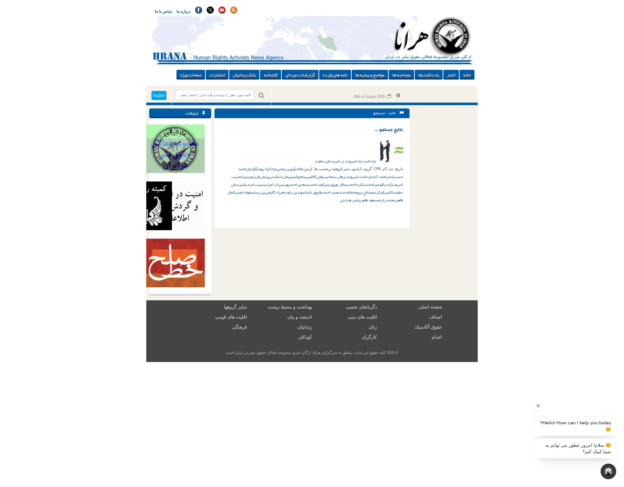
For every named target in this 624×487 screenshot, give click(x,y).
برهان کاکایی (317, 177)
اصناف (435, 317)
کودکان (305, 337)
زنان (373, 327)
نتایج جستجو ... (388, 129)
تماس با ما (163, 11)
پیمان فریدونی (258, 177)
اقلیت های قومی (231, 317)
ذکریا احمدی (356, 184)
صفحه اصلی (430, 307)
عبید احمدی (329, 192)
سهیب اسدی (255, 184)
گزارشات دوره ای (300, 74)
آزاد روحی (263, 169)
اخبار (451, 74)
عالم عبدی (345, 192)
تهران (244, 177)
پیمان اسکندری (280, 177)
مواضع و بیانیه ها (369, 74)
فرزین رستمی (260, 192)
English (159, 95)
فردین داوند (293, 192)
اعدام (437, 337)
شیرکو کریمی (381, 192)
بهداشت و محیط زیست (289, 307)
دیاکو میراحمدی (376, 184)
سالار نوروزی (338, 184)
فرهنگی (239, 327)
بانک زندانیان (244, 74)
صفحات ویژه (191, 74)
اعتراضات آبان (383, 177)
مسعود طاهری (369, 200)
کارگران (369, 337)
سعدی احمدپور (296, 184)
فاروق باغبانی (312, 192)
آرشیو (357, 169)
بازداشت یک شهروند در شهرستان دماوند (346, 161)
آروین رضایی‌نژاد (282, 169)
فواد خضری (243, 192)
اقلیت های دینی (362, 317)
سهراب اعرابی (275, 184)
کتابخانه (271, 74)
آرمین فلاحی (303, 169)
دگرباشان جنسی (361, 307)
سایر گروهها (341, 169)
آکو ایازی (251, 169)
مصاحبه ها (401, 74)
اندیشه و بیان (299, 317)
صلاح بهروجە (362, 192)
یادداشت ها (428, 74)
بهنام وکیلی (300, 177)
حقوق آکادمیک (428, 327)
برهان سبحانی (336, 177)
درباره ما (183, 11)
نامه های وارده (335, 74)
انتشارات (217, 74)
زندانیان (305, 327)
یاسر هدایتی (349, 200)
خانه (467, 74)
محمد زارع (387, 200)
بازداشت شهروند (359, 177)
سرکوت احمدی (318, 184)
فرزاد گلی (277, 192)
